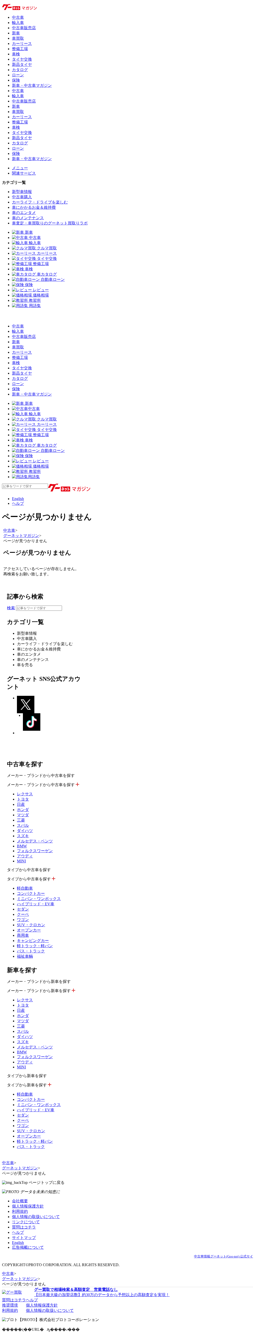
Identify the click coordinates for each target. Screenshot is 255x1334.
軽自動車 (25, 888)
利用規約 (20, 1211)
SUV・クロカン (31, 925)
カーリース (22, 43)
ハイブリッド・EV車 (35, 904)
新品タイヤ (22, 64)
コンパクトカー (31, 893)
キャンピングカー (33, 940)
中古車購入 (22, 197)
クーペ (23, 914)
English (18, 499)
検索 (11, 608)
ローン (18, 75)
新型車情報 (22, 192)
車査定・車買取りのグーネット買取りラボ (50, 223)
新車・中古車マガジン (32, 85)
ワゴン (23, 920)
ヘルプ (18, 503)
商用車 (23, 935)
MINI (21, 861)
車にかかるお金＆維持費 (34, 207)
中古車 (18, 17)
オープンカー (29, 930)
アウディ (25, 856)
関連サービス (24, 173)
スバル (23, 825)
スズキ (23, 836)
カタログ (20, 70)
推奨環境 (10, 1305)
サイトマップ (24, 1237)
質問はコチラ (24, 1227)
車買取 (18, 38)
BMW (22, 846)
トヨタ (23, 799)
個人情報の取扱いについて (36, 1217)
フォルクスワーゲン (35, 851)
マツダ (23, 815)
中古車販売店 (24, 28)
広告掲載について (28, 1247)
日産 (21, 804)
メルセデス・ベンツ (35, 841)
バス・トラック (31, 951)
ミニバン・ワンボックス (39, 899)
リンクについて (26, 1222)
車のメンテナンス (28, 218)
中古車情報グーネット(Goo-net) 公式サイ (223, 1256)
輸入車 (18, 22)
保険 (16, 80)
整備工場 (20, 49)
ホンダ (23, 810)
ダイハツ (25, 830)
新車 (16, 33)
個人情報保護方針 (28, 1206)
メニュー (20, 168)
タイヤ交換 (22, 59)
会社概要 (20, 1201)
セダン (23, 909)
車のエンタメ (24, 212)
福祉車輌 (25, 956)
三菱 (21, 820)
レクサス (25, 794)
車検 (16, 54)
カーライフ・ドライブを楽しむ (40, 202)
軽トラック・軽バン (35, 946)
